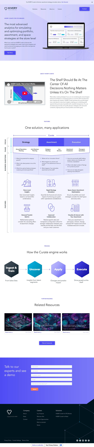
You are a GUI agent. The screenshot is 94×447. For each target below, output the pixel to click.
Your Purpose (40, 413)
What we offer (40, 416)
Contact (84, 9)
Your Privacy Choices (52, 445)
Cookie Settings (16, 440)
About (25, 413)
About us (52, 9)
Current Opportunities (42, 419)
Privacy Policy (7, 440)
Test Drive (10, 52)
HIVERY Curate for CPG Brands (64, 413)
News (24, 416)
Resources (43, 9)
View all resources (47, 343)
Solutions (34, 9)
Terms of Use (25, 440)
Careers (60, 9)
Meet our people (41, 422)
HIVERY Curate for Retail (62, 416)
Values (38, 425)
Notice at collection (37, 445)
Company (26, 410)
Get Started (65, 2)
